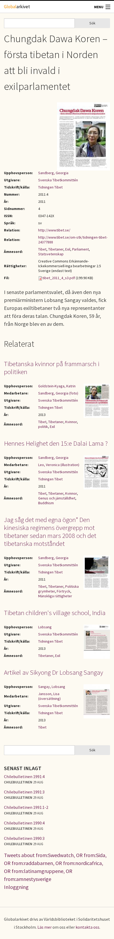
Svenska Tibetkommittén (58, 180)
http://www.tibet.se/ (54, 230)
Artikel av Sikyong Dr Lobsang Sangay (53, 672)
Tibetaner (55, 249)
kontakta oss (87, 927)
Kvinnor (71, 421)
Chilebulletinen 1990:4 (24, 823)
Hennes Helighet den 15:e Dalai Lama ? (56, 443)
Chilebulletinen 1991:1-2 (26, 807)
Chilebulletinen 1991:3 (24, 792)
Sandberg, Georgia (53, 172)
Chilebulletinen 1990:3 (24, 838)
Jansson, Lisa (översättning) (49, 696)
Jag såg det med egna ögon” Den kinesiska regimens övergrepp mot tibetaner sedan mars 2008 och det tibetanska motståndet (50, 531)
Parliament (80, 249)
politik (43, 426)
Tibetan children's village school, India (55, 612)
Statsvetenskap (51, 254)
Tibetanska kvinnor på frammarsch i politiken (51, 367)
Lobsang (45, 627)
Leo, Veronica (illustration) (58, 464)
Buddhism (46, 503)
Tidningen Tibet (50, 187)
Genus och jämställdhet (56, 498)
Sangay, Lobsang (51, 686)
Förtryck (63, 591)
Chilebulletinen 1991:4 (24, 776)
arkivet (17, 7)
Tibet (42, 249)
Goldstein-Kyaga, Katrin (57, 386)
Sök (92, 23)
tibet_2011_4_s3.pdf (58, 277)
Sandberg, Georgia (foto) (58, 393)
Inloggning (16, 887)
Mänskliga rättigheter (55, 596)
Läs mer (44, 927)
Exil (67, 249)
